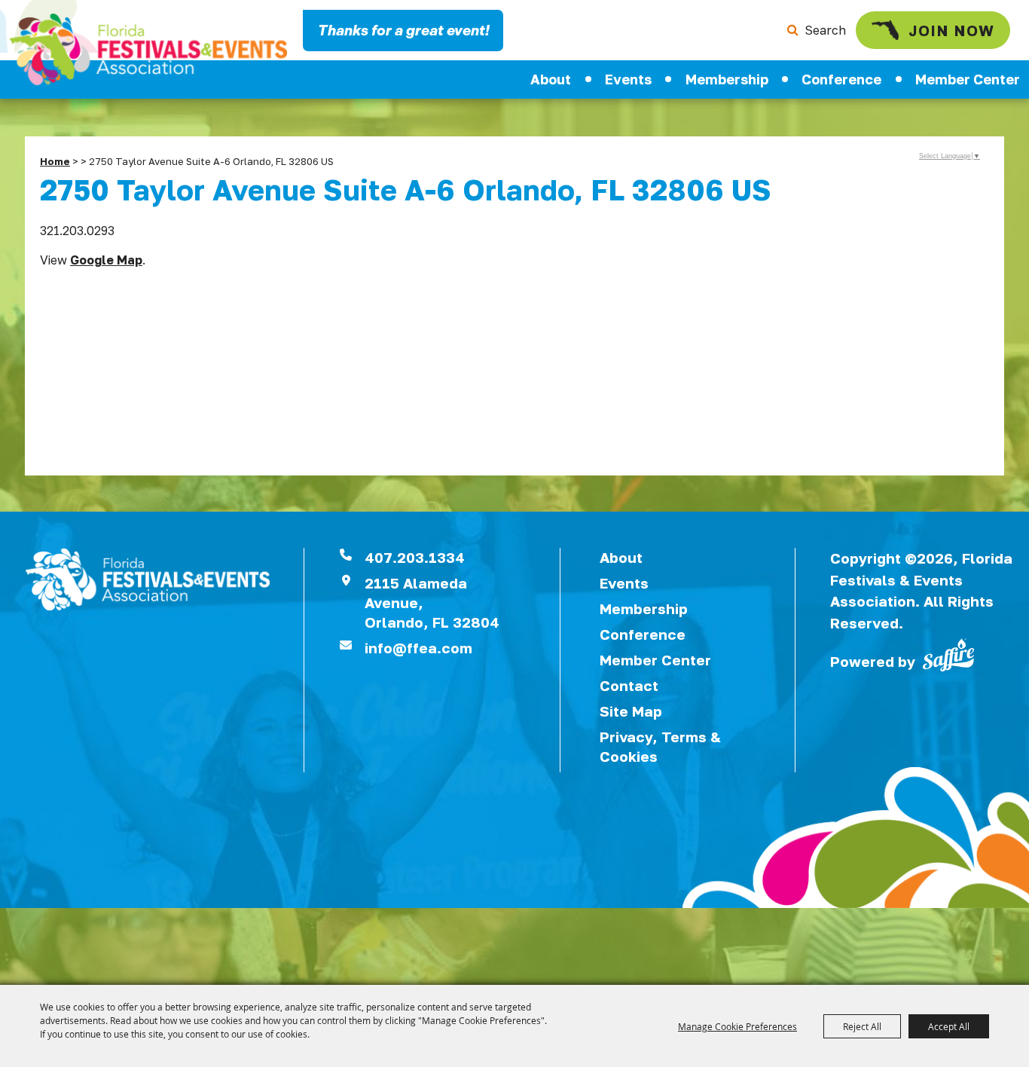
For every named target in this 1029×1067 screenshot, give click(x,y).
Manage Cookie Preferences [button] (737, 1026)
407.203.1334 (415, 557)
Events (628, 79)
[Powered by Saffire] (948, 653)
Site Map (631, 711)
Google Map (106, 260)
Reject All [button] (862, 1026)
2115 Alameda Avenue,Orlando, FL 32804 (432, 602)
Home (55, 161)
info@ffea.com (418, 647)
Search (825, 30)
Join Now (951, 30)
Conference (841, 79)
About (550, 79)
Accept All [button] (948, 1026)
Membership (726, 79)
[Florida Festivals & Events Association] (148, 49)
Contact (629, 685)
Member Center (655, 659)
